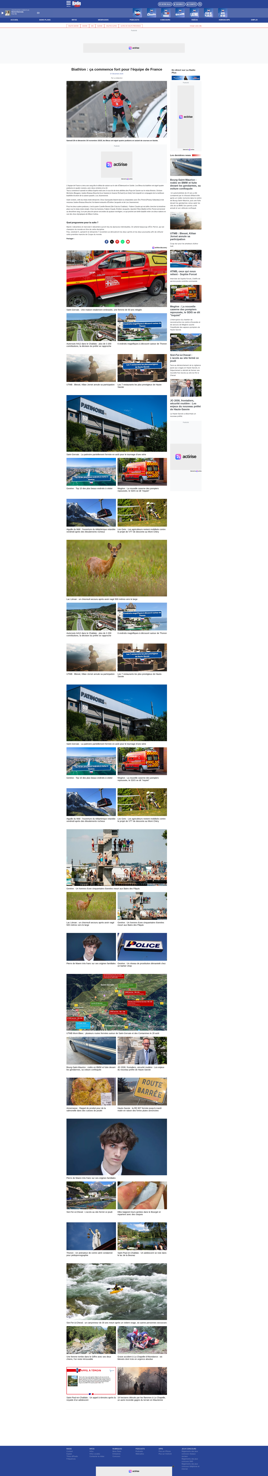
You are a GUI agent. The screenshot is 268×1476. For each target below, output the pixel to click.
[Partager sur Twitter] (111, 243)
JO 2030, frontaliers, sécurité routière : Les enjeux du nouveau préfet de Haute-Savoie (185, 405)
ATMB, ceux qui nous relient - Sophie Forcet (183, 273)
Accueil (14, 20)
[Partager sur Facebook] (106, 243)
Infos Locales (95, 1454)
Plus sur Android (165, 1454)
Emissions (116, 1454)
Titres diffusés (72, 1456)
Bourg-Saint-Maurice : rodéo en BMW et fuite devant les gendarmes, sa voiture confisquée (185, 184)
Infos (74, 20)
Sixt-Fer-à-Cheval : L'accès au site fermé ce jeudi (184, 358)
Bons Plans (45, 20)
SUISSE (99, 26)
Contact (69, 1451)
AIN (92, 26)
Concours (165, 20)
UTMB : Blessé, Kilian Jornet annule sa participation (183, 236)
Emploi (254, 20)
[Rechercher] (200, 4)
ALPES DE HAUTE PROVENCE (131, 26)
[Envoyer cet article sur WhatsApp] (122, 243)
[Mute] (38, 12)
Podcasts (134, 20)
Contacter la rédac (97, 1456)
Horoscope (224, 20)
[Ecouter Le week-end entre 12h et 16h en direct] (186, 78)
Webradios (103, 20)
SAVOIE (84, 26)
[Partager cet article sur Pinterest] (116, 243)
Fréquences (71, 1459)
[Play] (3, 13)
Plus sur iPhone (165, 1451)
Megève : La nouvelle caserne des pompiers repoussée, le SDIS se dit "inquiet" (185, 311)
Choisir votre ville (196, 26)
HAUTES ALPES (111, 26)
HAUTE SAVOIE (73, 26)
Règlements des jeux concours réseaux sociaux (190, 1453)
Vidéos (194, 20)
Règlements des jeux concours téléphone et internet (190, 1466)
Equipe (69, 1454)
